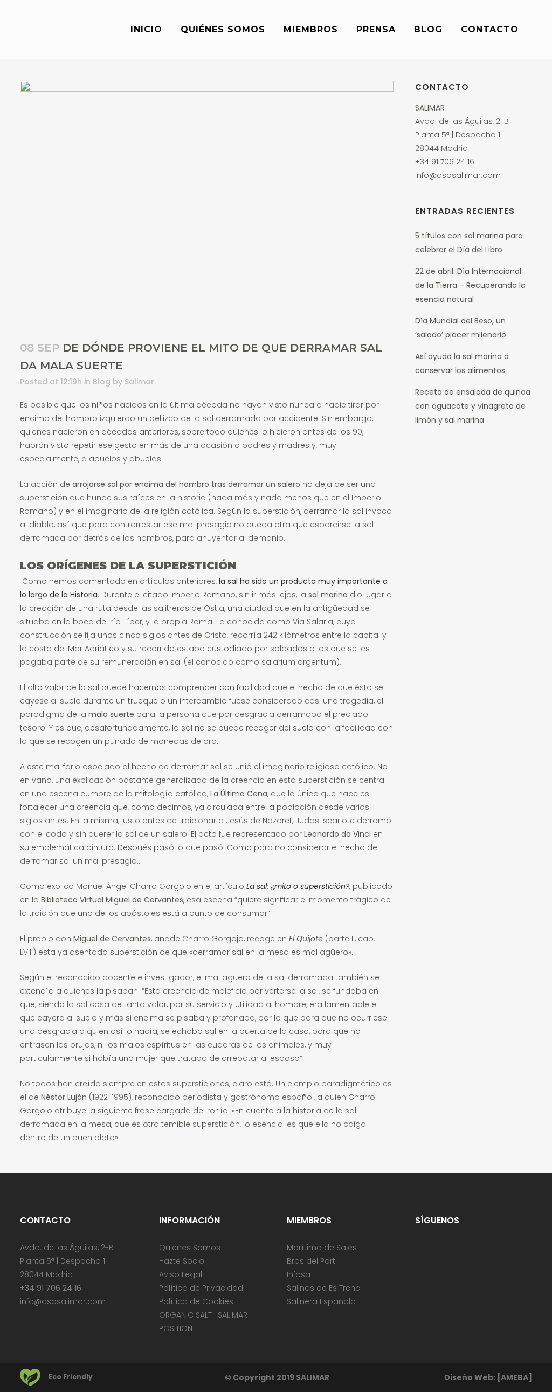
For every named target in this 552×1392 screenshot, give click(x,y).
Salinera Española (321, 1301)
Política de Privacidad (201, 1288)
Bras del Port (311, 1261)
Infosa (298, 1274)
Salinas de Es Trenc (323, 1288)
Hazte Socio (181, 1261)
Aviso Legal (180, 1274)
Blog (102, 381)
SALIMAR (312, 1377)
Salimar (139, 381)
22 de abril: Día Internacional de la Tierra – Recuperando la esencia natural (470, 285)
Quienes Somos (189, 1247)
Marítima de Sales (322, 1247)
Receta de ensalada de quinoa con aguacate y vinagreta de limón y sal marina (472, 406)
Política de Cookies (196, 1301)
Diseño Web (468, 1377)
